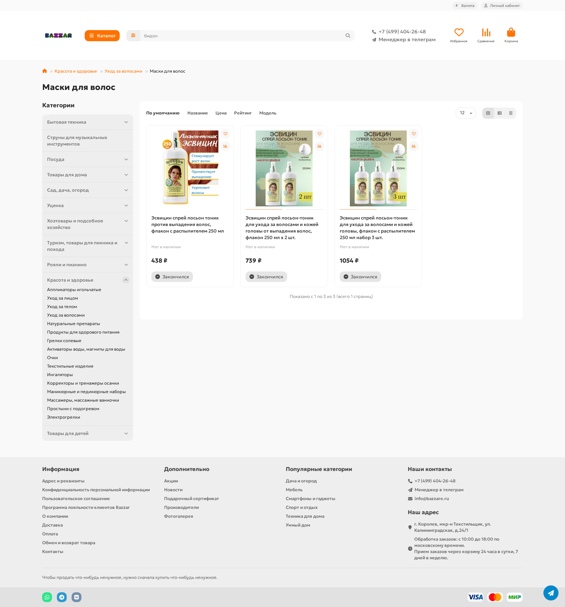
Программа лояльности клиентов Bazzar (86, 507)
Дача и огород (301, 481)
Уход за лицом (62, 298)
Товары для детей (68, 433)
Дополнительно (186, 469)
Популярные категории (319, 469)
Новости (173, 490)
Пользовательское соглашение (76, 498)
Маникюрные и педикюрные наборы (86, 391)
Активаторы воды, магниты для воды (86, 349)
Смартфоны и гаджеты (310, 498)
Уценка (55, 205)
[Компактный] (510, 113)
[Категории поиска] (133, 35)
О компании (55, 516)
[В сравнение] (225, 146)
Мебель (294, 490)
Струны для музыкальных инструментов (77, 140)
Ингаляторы (60, 374)
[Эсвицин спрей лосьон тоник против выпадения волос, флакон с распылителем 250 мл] (190, 168)
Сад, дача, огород (68, 190)
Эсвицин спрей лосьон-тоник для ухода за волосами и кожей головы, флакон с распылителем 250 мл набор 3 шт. (377, 227)
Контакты (52, 551)
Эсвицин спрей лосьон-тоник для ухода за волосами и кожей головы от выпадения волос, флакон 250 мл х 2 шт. (282, 227)
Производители (181, 507)
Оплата (50, 534)
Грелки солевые (64, 340)
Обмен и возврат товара (68, 543)
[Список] (499, 113)
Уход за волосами (123, 71)
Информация (60, 469)
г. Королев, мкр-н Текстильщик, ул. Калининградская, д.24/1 (452, 527)
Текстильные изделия (70, 366)
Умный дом (298, 525)
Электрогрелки (63, 417)
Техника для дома (305, 516)
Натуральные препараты (73, 323)
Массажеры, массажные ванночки (83, 400)
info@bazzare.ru (432, 498)
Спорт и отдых (301, 507)
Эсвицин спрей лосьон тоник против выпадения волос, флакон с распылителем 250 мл (187, 224)
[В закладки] (225, 134)
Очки (52, 357)
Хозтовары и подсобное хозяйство (75, 224)
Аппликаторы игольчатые (74, 289)
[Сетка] (488, 113)
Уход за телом (62, 306)
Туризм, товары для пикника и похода (82, 246)
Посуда (55, 159)
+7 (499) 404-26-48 (402, 31)
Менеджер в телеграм (407, 39)
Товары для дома (67, 175)
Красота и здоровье (76, 71)
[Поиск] (347, 35)
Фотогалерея (178, 516)
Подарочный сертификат (191, 498)
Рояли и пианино (67, 265)
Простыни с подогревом (73, 408)
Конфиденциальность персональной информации (96, 490)
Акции (171, 481)
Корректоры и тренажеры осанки (83, 383)
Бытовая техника (66, 122)
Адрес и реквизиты (63, 481)
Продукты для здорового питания (83, 332)
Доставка (52, 525)
